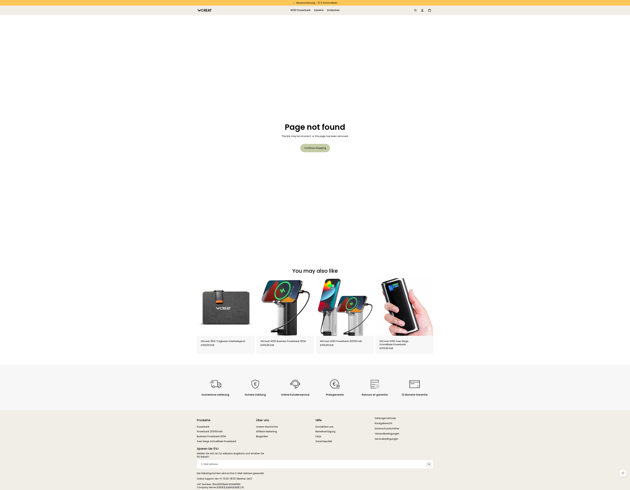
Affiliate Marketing (266, 431)
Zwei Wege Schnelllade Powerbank (216, 441)
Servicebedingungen (386, 439)
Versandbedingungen (387, 433)
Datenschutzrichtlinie (387, 428)
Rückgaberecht (383, 423)
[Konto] (422, 10)
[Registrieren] (429, 464)
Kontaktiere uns (324, 426)
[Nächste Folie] (309, 307)
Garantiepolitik (323, 441)
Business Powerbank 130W (211, 436)
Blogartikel (262, 436)
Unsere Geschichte (267, 426)
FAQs (318, 436)
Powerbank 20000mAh (210, 431)
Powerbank (203, 426)
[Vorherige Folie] (261, 307)
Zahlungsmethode (385, 418)
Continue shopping (315, 148)
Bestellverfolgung (325, 431)
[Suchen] (415, 10)
